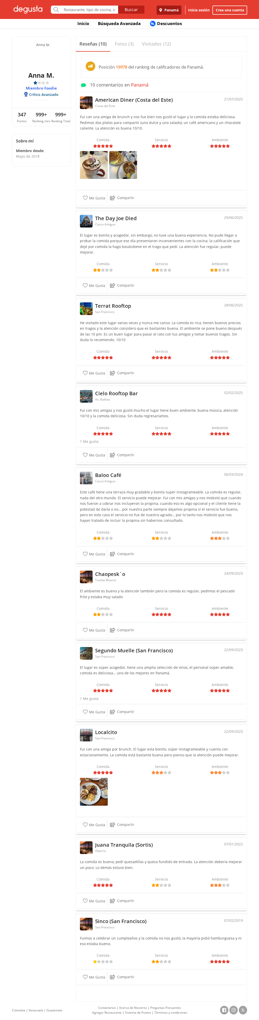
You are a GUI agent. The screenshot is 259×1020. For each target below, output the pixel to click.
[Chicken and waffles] (123, 164)
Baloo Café (108, 475)
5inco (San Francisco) (120, 921)
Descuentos (166, 23)
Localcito (106, 732)
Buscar (131, 9)
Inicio (83, 23)
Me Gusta (96, 198)
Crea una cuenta (230, 10)
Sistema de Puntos (138, 1012)
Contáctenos (107, 1008)
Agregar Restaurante (107, 1012)
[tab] (93, 44)
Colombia (18, 1010)
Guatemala (54, 1010)
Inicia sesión (199, 10)
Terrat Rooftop (113, 305)
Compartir (125, 197)
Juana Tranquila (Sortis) (124, 844)
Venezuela (36, 1010)
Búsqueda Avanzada (119, 23)
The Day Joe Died (116, 218)
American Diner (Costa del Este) (134, 99)
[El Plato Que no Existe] (94, 791)
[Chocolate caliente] (94, 164)
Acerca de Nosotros (133, 1008)
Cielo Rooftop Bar (116, 393)
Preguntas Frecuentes (165, 1008)
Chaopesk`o (110, 574)
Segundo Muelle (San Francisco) (134, 650)
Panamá (171, 10)
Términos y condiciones (170, 1012)
